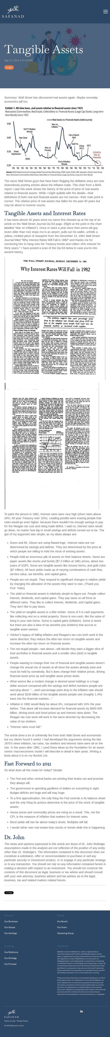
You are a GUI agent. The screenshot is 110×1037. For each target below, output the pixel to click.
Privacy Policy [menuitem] (22, 1021)
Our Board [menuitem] (62, 921)
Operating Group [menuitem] (65, 933)
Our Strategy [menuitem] (10, 958)
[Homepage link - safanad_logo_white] (11, 1016)
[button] (105, 11)
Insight (9, 67)
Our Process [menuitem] (10, 964)
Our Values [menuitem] (9, 927)
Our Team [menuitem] (62, 927)
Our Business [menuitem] (11, 921)
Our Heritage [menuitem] (10, 933)
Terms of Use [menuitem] (9, 1021)
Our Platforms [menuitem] (11, 952)
